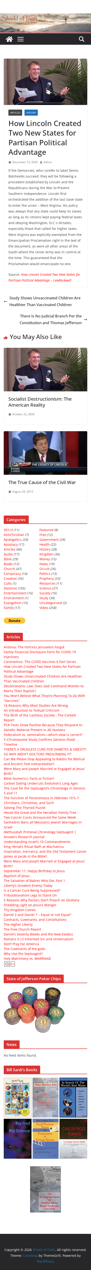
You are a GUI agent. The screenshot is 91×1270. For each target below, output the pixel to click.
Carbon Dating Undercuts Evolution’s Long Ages (41, 783)
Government (49, 539)
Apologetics (13, 539)
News (43, 564)
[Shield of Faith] (9, 39)
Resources (47, 583)
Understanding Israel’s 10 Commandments (37, 841)
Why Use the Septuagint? (23, 953)
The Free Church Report (22, 929)
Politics (44, 573)
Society (44, 593)
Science (45, 588)
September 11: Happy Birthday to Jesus (34, 871)
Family (9, 607)
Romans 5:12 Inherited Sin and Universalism (38, 939)
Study (43, 598)
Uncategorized (50, 603)
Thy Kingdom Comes (20, 910)
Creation (10, 578)
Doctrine (10, 588)
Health (44, 544)
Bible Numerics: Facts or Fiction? (29, 778)
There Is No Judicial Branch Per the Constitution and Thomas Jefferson (51, 319)
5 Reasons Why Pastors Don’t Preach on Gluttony (41, 900)
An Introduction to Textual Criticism (31, 710)
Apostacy (11, 544)
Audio (8, 554)
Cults (8, 583)
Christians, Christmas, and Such (29, 803)
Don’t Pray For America (21, 944)
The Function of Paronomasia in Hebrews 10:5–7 (41, 798)
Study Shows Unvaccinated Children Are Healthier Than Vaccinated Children (44, 301)
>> (13, 964)
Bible (8, 559)
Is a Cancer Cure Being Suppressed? (32, 890)
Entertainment (15, 593)
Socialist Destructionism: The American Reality (40, 402)
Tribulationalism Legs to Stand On (30, 895)
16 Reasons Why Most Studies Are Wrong (36, 705)
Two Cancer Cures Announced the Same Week (40, 817)
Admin (47, 162)
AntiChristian (14, 534)
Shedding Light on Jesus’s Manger (30, 905)
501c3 (8, 530)
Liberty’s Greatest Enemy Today (28, 885)
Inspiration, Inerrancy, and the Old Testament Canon (45, 851)
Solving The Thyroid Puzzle (25, 807)
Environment (14, 598)
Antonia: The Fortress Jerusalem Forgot (34, 647)
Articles (15, 112)
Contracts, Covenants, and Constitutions (35, 919)
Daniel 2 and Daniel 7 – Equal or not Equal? (37, 914)
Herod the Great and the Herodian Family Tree (40, 812)
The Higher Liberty (18, 924)
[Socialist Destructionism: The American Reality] (45, 351)
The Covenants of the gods (24, 949)
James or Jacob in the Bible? (25, 856)
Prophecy (46, 578)
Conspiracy (12, 573)
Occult (44, 569)
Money (44, 559)
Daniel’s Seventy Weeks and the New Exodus (38, 934)
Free (42, 534)
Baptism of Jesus (17, 876)
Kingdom (46, 554)
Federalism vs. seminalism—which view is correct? (43, 734)
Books (8, 564)
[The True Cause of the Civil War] (45, 434)
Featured (46, 530)
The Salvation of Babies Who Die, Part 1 (34, 880)
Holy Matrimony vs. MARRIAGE (27, 958)
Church (9, 569)
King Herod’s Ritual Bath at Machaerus (34, 846)
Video (43, 607)
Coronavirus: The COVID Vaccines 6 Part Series (40, 661)
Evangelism (12, 603)
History (31, 112)
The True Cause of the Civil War (42, 482)
